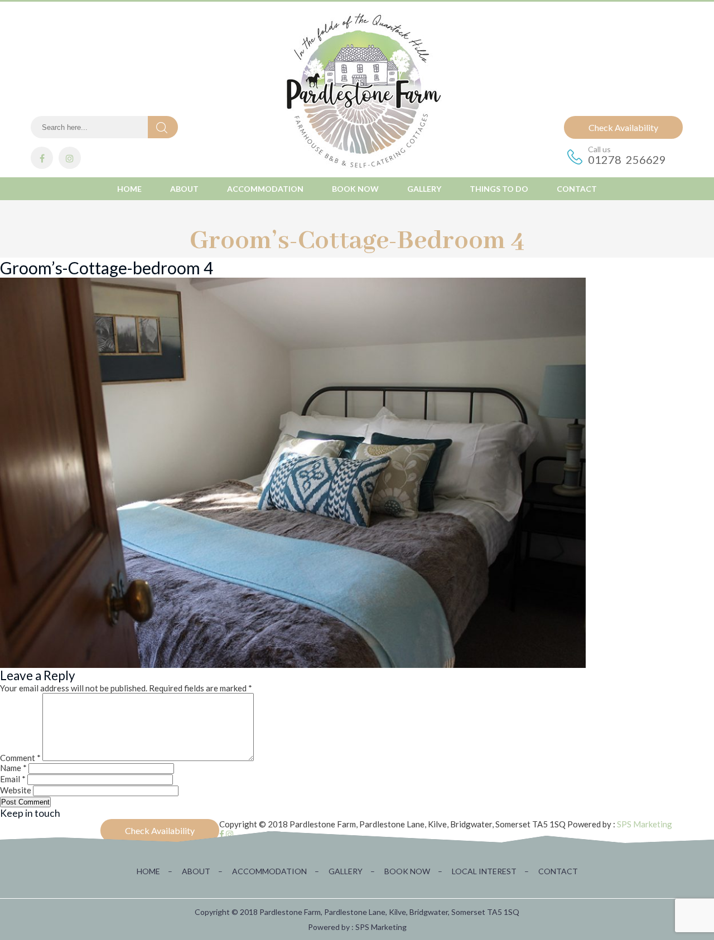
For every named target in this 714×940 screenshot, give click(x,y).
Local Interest (490, 871)
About (184, 188)
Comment (20, 758)
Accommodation (265, 188)
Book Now (355, 188)
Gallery (424, 188)
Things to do (499, 188)
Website (15, 790)
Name (13, 768)
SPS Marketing (644, 824)
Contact (577, 188)
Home (129, 188)
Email (13, 779)
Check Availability (623, 127)
